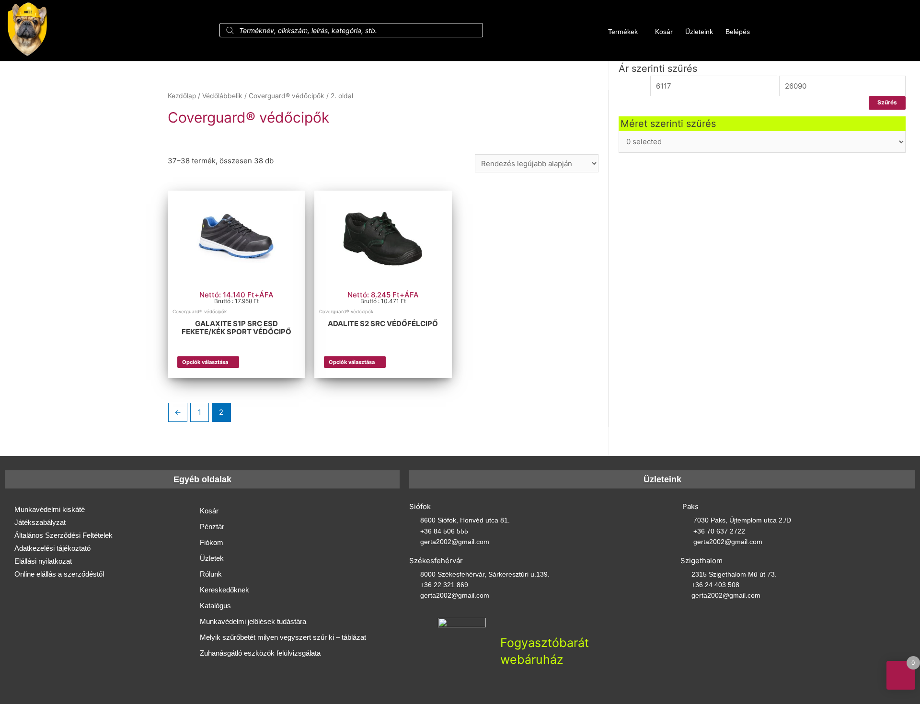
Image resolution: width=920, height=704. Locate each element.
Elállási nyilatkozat (43, 561)
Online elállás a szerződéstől (59, 574)
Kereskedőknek (224, 590)
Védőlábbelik (222, 96)
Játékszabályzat (40, 522)
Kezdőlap (182, 96)
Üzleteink (699, 31)
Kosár (664, 31)
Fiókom (211, 542)
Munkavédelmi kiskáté (49, 509)
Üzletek (212, 558)
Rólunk (211, 574)
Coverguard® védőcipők (286, 96)
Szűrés (887, 102)
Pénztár (212, 526)
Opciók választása (205, 362)
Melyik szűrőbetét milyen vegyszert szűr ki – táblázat (283, 637)
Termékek (623, 31)
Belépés (737, 31)
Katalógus (215, 606)
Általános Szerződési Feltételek (63, 535)
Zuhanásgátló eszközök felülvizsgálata (260, 653)
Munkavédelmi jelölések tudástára (253, 621)
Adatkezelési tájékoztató (52, 548)
